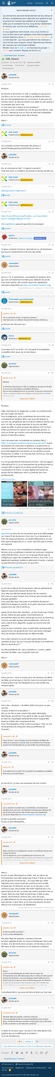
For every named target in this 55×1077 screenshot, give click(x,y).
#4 (53, 186)
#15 (52, 762)
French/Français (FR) (25, 1064)
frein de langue (7, 65)
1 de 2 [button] (19, 1041)
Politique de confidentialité (36, 1068)
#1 (53, 84)
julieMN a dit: (8, 313)
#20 (52, 1008)
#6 (53, 245)
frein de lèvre (20, 65)
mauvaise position (33, 65)
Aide (49, 1068)
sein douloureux (8, 68)
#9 (53, 345)
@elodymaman (8, 190)
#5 (53, 212)
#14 (52, 701)
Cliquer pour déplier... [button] (28, 398)
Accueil (4, 1070)
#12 (52, 584)
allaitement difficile (34, 62)
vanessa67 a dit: (9, 736)
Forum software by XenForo (20, 1075)
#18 (52, 923)
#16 (52, 799)
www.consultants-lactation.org (36, 285)
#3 (53, 164)
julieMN (6, 62)
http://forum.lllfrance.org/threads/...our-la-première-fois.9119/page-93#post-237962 (24, 217)
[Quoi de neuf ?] (46, 3)
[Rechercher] (52, 3)
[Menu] (4, 3)
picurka (12, 363)
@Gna (4, 224)
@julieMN (5, 533)
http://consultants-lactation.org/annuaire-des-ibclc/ (23, 443)
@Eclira (12, 224)
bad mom (13, 132)
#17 (52, 837)
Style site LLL (8, 1064)
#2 (53, 141)
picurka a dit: (8, 842)
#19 (52, 962)
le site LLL (22, 47)
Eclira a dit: (7, 767)
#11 (52, 529)
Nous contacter (8, 1068)
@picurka (20, 190)
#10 (52, 373)
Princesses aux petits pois (21, 299)
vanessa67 (14, 263)
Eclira (11, 335)
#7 (53, 273)
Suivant (28, 1041)
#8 (53, 308)
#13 (52, 673)
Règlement (19, 1068)
